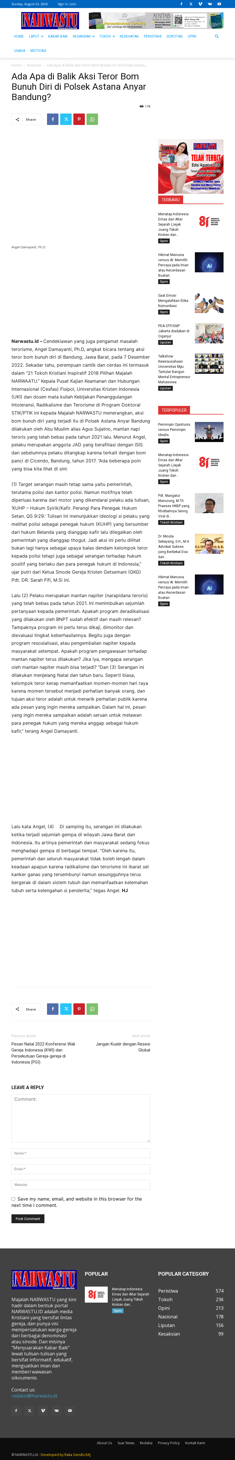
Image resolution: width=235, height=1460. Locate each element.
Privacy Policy (169, 1443)
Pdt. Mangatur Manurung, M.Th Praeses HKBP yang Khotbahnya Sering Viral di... (173, 506)
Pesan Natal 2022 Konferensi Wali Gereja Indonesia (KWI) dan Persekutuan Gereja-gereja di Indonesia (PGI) (43, 1053)
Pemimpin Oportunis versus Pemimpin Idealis (174, 430)
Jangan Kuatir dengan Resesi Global (123, 1047)
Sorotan (175, 36)
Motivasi (38, 51)
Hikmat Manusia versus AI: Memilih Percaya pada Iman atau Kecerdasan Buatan (173, 265)
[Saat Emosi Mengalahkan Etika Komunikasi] (209, 303)
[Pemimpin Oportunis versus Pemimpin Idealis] (209, 432)
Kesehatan (129, 36)
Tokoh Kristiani (171, 522)
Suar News (125, 1443)
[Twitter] (191, 4)
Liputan (165, 342)
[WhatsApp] (92, 119)
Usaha (19, 51)
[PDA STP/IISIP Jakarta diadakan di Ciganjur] (209, 333)
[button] (217, 36)
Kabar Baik (58, 36)
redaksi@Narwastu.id (34, 1396)
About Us (104, 1443)
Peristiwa (152, 36)
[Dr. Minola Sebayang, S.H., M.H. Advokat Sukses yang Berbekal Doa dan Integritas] (209, 544)
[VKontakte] (209, 4)
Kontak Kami (195, 1443)
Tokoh (105, 36)
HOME (19, 36)
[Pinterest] (79, 119)
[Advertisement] (80, 297)
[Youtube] (219, 4)
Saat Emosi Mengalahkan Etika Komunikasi (173, 301)
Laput (34, 36)
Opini (192, 36)
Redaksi (146, 1443)
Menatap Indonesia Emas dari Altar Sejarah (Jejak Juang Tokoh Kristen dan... (173, 224)
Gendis (79, 1454)
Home (16, 65)
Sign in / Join (67, 4)
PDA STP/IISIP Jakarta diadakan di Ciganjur (173, 331)
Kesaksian (82, 36)
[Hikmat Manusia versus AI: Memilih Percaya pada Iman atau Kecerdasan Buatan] (209, 262)
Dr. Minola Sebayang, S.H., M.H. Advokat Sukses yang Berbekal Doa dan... (174, 546)
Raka (68, 1454)
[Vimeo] (200, 4)
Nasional (34, 65)
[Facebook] (181, 4)
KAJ (88, 1454)
